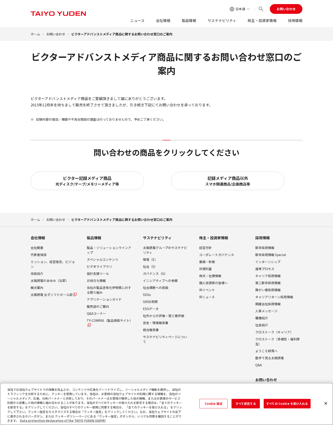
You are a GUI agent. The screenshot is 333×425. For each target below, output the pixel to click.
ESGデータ (151, 308)
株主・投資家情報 (262, 20)
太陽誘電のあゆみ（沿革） (50, 280)
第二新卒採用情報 (268, 283)
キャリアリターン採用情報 (274, 297)
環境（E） (150, 259)
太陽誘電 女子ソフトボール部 (51, 294)
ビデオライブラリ (99, 266)
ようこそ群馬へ (266, 351)
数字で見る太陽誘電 (269, 358)
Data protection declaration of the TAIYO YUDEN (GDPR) (63, 420)
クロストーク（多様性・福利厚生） (277, 341)
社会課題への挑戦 (155, 287)
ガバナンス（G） (155, 273)
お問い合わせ (286, 9)
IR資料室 (205, 268)
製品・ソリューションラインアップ (109, 250)
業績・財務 (207, 261)
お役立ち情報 (96, 280)
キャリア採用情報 (268, 276)
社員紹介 (261, 325)
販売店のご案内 (98, 306)
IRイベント (207, 290)
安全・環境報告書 (155, 322)
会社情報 (163, 20)
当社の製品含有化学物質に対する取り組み (109, 290)
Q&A (258, 365)
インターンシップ (267, 261)
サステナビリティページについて (165, 339)
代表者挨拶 (38, 254)
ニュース (137, 20)
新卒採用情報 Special (270, 254)
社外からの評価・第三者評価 (163, 315)
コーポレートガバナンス (216, 254)
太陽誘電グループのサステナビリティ (165, 250)
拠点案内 (37, 287)
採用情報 (295, 20)
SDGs (147, 294)
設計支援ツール (98, 273)
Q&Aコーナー (96, 313)
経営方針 (205, 247)
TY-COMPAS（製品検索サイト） (110, 320)
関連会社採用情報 (268, 304)
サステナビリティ (222, 20)
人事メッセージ (266, 311)
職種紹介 (261, 318)
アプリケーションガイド (104, 299)
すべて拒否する (246, 403)
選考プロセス (264, 268)
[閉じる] (326, 403)
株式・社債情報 (210, 276)
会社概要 (37, 247)
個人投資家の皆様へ (213, 283)
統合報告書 (151, 329)
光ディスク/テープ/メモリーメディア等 (87, 181)
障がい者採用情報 (268, 290)
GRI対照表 (150, 301)
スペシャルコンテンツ (102, 259)
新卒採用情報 (264, 247)
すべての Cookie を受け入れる (287, 403)
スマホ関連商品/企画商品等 (227, 181)
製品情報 (189, 20)
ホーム (35, 34)
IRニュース (207, 297)
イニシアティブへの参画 (160, 280)
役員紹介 (37, 273)
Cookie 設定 (213, 403)
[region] (166, 404)
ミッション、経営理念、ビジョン (53, 264)
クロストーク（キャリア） (274, 332)
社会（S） (150, 266)
